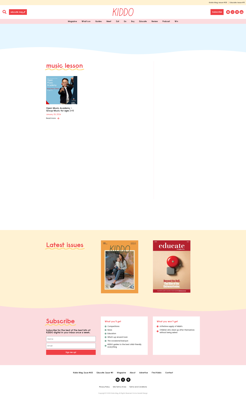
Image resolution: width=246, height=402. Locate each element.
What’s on (86, 21)
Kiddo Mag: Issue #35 (218, 2)
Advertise (143, 372)
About (132, 372)
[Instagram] (232, 12)
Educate (143, 21)
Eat (117, 21)
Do (125, 21)
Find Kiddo (156, 372)
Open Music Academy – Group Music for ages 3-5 (60, 109)
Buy (133, 21)
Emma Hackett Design (140, 393)
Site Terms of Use (119, 387)
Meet (108, 21)
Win (176, 21)
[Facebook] (228, 12)
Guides (98, 21)
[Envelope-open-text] (241, 12)
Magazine (72, 21)
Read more (51, 118)
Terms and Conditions (138, 387)
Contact (169, 372)
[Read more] (58, 118)
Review (155, 21)
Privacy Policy (104, 387)
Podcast (166, 21)
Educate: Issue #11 (237, 2)
